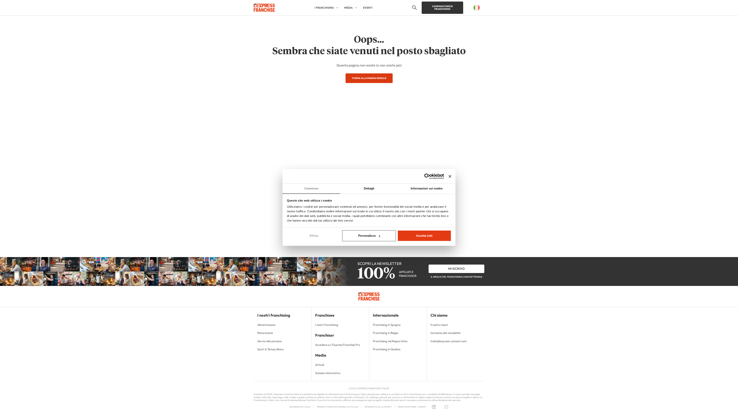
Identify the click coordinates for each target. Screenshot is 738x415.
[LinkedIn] (433, 407)
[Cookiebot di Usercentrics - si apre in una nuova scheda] (427, 176)
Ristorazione (265, 333)
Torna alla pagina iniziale (369, 78)
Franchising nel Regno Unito (390, 341)
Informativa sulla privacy (378, 407)
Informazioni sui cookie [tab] (426, 188)
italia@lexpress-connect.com (448, 341)
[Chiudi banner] (450, 176)
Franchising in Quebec (387, 349)
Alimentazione (266, 325)
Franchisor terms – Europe (412, 407)
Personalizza (367, 235)
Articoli (319, 365)
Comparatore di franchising (442, 7)
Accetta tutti (424, 235)
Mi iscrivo (456, 269)
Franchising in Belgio (385, 333)
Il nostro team (439, 325)
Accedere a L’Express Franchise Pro (337, 345)
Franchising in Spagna (387, 325)
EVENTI (367, 7)
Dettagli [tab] (369, 188)
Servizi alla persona (269, 341)
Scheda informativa (327, 373)
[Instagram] (446, 407)
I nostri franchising (326, 325)
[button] (414, 7)
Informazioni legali (300, 407)
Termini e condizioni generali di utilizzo (337, 407)
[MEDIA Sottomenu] (356, 7)
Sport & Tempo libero (270, 349)
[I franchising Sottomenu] (337, 7)
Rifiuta (313, 235)
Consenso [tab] (311, 188)
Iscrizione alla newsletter (445, 333)
